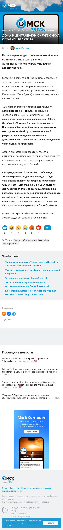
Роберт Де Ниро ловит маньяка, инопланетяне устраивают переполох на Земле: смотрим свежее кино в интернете (30, 370)
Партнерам (14, 488)
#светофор (43, 240)
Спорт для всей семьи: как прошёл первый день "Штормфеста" (25, 360)
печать (52, 30)
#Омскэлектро (30, 240)
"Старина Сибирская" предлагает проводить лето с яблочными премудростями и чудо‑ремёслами (27, 396)
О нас (4, 488)
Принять (50, 523)
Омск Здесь (9, 6)
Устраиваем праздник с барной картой (26, 278)
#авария (17, 240)
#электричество (10, 243)
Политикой (8, 525)
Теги (7, 240)
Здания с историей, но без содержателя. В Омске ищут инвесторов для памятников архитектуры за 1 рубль (29, 383)
